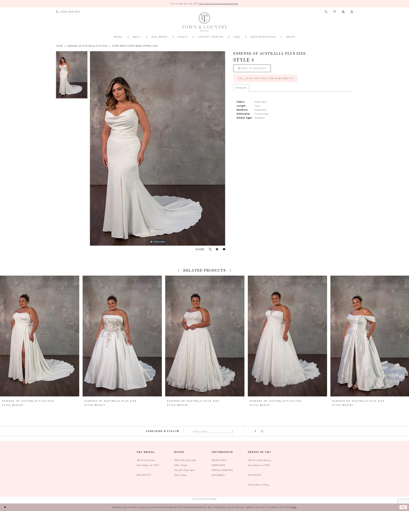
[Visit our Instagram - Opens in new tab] (262, 431)
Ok (403, 507)
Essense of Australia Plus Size (87, 45)
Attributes (241, 87)
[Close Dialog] (5, 507)
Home (59, 45)
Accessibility (218, 475)
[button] (351, 11)
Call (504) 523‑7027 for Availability (265, 78)
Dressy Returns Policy (258, 484)
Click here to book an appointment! (218, 3)
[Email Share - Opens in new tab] (224, 249)
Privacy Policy (219, 460)
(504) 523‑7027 (144, 475)
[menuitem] (118, 37)
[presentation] (39, 336)
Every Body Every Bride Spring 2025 (135, 45)
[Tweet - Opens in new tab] (210, 249)
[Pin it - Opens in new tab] (217, 249)
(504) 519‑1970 (254, 475)
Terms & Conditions (222, 470)
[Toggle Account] (343, 11)
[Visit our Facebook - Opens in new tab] (255, 431)
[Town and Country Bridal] (204, 21)
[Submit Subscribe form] (232, 431)
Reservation (218, 465)
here (293, 507)
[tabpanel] (72, 76)
